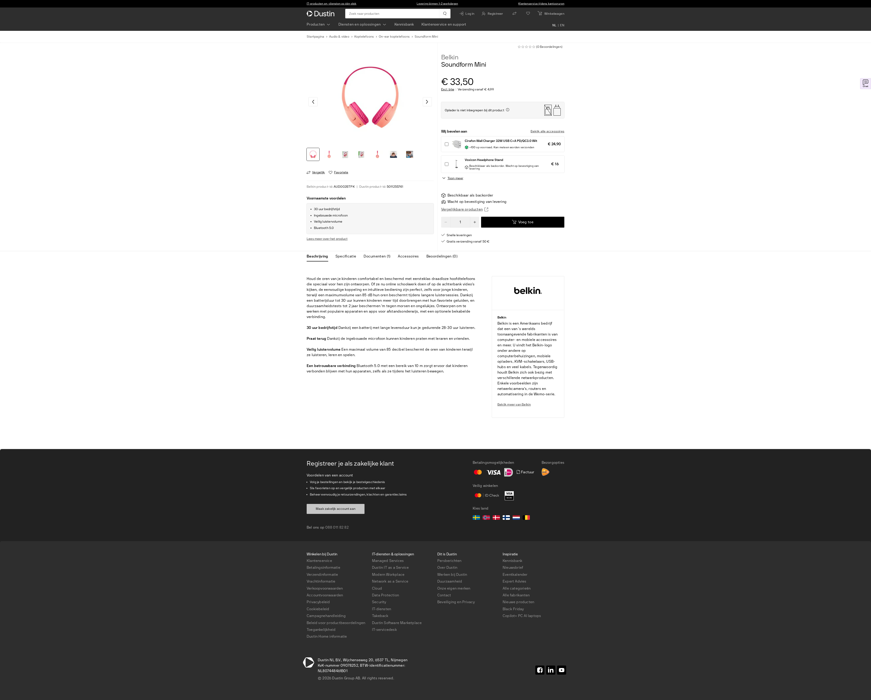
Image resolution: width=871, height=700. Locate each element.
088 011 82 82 (337, 527)
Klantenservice (319, 561)
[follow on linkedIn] (550, 670)
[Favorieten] (528, 13)
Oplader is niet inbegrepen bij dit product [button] (474, 110)
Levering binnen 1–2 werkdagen (437, 3)
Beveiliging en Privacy (456, 602)
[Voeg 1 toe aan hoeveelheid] (474, 222)
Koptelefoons (364, 37)
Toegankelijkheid (321, 629)
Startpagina (315, 37)
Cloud (377, 588)
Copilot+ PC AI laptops (522, 616)
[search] (444, 13)
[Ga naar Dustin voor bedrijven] (321, 13)
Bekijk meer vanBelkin (514, 404)
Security (379, 602)
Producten (316, 24)
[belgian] (526, 518)
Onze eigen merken (453, 588)
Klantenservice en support (443, 24)
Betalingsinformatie (323, 567)
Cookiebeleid (318, 609)
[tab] (319, 256)
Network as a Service (390, 581)
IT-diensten (381, 609)
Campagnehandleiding (326, 616)
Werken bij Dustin (452, 574)
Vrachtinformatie (321, 581)
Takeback (380, 616)
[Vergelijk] (514, 13)
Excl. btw (447, 89)
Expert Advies (514, 581)
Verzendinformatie (322, 574)
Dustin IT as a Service (390, 567)
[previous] (313, 101)
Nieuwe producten (518, 602)
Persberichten (449, 561)
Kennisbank (404, 24)
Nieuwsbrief (513, 567)
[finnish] (506, 518)
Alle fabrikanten (516, 595)
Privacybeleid (318, 602)
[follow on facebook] (539, 670)
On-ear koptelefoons (394, 37)
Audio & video (339, 37)
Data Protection (385, 595)
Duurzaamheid (449, 581)
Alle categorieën (517, 588)
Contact (444, 595)
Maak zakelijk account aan (335, 509)
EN (562, 25)
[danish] (496, 518)
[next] (427, 101)
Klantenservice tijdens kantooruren (541, 3)
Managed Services (388, 561)
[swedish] (476, 518)
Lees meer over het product (327, 239)
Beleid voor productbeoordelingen (336, 623)
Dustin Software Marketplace (397, 623)
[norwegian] (486, 518)
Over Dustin (447, 567)
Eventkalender (515, 574)
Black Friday (513, 609)
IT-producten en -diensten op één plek (331, 3)
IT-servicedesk (384, 629)
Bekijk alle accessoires (547, 131)
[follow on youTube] (561, 670)
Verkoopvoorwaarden (325, 588)
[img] (507, 109)
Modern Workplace (388, 574)
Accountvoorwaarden (325, 595)
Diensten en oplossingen (359, 24)
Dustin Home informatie (327, 636)
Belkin (449, 57)
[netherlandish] (516, 518)
